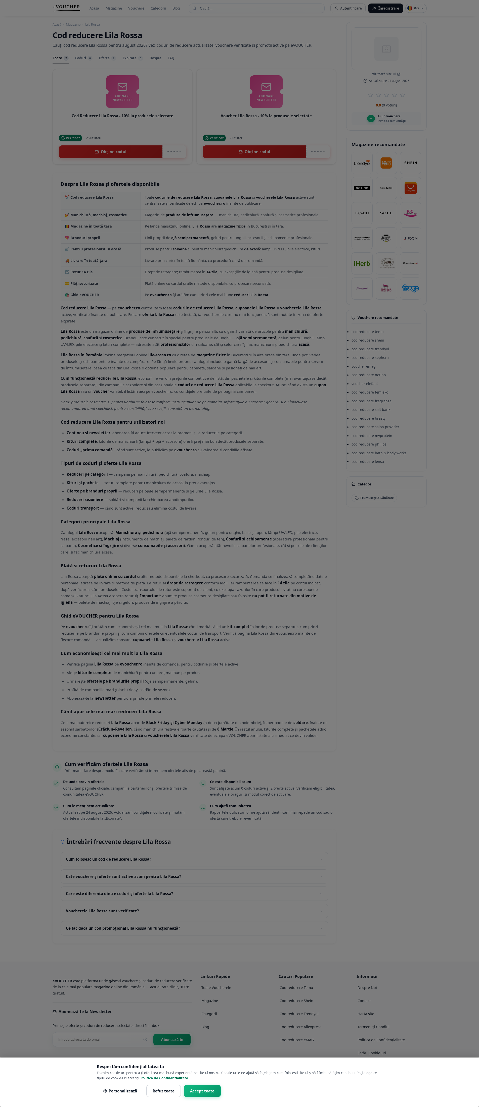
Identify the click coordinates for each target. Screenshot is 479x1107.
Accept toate (202, 1090)
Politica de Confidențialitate (164, 1078)
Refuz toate (164, 1090)
